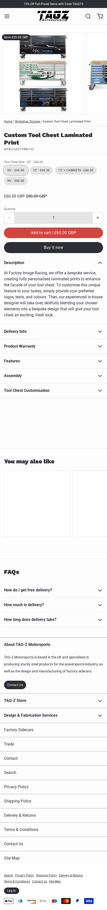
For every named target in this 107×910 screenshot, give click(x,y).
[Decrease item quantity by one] (9, 217)
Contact (11, 758)
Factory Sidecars (18, 729)
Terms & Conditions (21, 829)
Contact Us (15, 685)
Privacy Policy (16, 786)
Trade (9, 744)
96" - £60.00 (15, 181)
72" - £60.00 (41, 170)
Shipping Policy (17, 801)
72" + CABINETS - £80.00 (75, 170)
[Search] (86, 16)
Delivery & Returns (20, 815)
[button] (53, 233)
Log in (11, 890)
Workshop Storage (27, 121)
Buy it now (53, 247)
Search (10, 772)
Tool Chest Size (23, 162)
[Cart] (98, 16)
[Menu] (9, 16)
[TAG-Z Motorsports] (53, 16)
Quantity (9, 209)
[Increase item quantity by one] (98, 217)
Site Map (12, 858)
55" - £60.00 (15, 170)
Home (8, 121)
